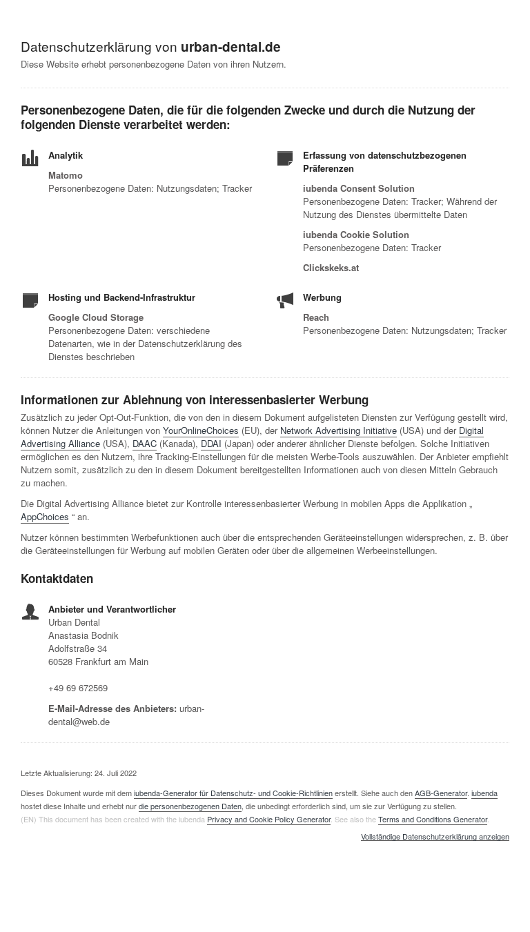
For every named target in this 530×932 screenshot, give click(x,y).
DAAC (144, 443)
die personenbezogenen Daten (190, 805)
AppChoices (45, 516)
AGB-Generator (441, 792)
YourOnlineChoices (201, 430)
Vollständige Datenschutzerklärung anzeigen (435, 837)
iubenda (484, 792)
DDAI (211, 443)
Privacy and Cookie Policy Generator (269, 818)
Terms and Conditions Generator (432, 818)
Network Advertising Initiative (338, 430)
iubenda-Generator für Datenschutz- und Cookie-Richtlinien (233, 792)
